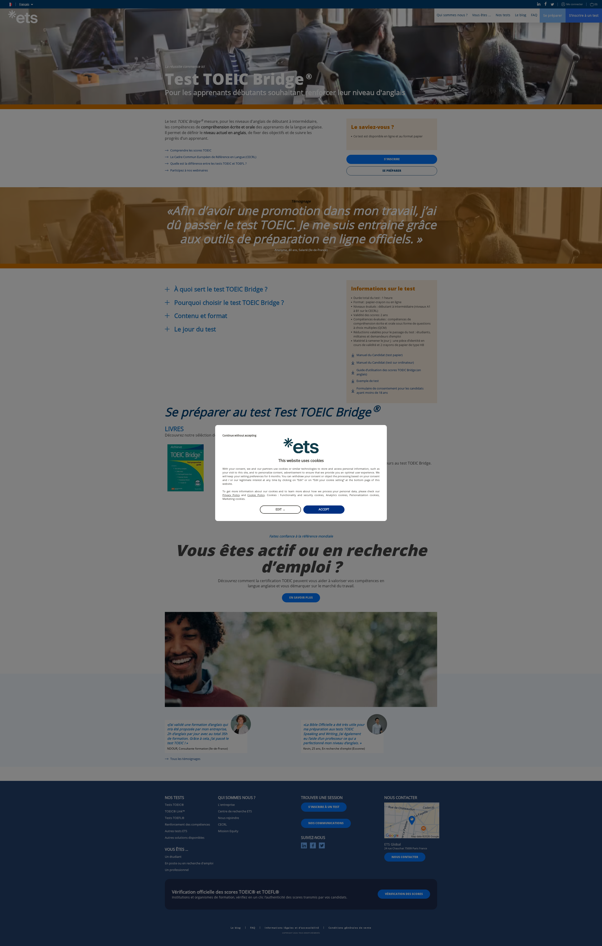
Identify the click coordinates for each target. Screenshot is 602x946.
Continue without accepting (239, 435)
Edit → (280, 509)
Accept (324, 509)
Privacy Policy (231, 495)
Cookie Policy (256, 495)
